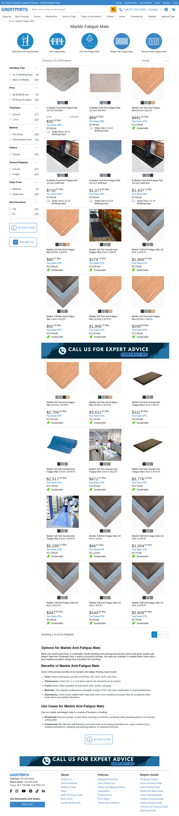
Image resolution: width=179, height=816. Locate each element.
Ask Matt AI (26, 242)
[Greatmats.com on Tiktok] (37, 791)
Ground (16, 169)
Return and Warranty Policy (111, 787)
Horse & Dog (69, 16)
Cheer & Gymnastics (91, 16)
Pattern (13, 147)
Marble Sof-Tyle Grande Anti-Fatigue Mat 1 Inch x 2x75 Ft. (61, 470)
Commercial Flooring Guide (154, 807)
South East (17, 194)
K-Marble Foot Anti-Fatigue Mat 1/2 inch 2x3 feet (62, 109)
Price (12, 88)
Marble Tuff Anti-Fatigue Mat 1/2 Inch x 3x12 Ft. (62, 604)
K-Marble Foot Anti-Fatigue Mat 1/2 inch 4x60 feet (147, 181)
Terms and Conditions (109, 803)
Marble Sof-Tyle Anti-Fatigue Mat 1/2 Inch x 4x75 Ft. (103, 403)
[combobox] (73, 9)
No (13, 214)
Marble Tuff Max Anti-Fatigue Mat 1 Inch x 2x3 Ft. (61, 317)
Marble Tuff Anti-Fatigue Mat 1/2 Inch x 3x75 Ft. (147, 250)
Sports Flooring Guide (151, 803)
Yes (14, 209)
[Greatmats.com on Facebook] (11, 791)
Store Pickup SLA (107, 783)
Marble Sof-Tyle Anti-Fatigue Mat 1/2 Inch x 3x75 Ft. (61, 403)
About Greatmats (69, 783)
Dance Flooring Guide (151, 783)
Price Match (104, 799)
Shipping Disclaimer (108, 779)
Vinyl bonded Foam (22, 139)
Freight (15, 174)
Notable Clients (68, 787)
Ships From (15, 182)
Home (122, 16)
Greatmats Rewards (71, 803)
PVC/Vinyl (17, 134)
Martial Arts (51, 16)
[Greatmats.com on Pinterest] (30, 791)
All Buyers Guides (149, 779)
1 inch (15, 119)
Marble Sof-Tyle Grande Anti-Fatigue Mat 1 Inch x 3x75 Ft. (146, 470)
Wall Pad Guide (148, 810)
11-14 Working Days (22, 74)
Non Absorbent (17, 202)
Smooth (16, 154)
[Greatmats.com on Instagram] (16, 791)
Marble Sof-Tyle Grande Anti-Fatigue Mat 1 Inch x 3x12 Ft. (103, 470)
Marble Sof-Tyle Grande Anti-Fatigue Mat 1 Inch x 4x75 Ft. (61, 537)
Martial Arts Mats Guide (151, 791)
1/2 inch (16, 114)
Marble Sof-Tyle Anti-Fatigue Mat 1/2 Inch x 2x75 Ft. (103, 317)
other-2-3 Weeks (20, 80)
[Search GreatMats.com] (113, 9)
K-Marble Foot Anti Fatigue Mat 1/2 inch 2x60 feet (62, 181)
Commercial (137, 16)
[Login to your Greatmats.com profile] (166, 9)
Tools (175, 3)
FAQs (63, 791)
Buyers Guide (131, 3)
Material (13, 127)
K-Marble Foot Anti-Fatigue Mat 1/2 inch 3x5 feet (104, 109)
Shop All (7, 17)
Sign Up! (27, 804)
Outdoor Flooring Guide (152, 799)
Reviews (166, 3)
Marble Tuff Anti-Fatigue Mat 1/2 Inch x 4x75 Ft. (147, 604)
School (110, 16)
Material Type (168, 16)
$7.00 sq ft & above (21, 100)
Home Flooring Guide (151, 795)
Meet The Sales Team (72, 795)
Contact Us (66, 779)
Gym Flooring (22, 16)
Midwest (16, 189)
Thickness (14, 108)
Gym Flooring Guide (150, 787)
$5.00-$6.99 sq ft (20, 94)
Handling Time (17, 68)
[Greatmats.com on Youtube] (24, 791)
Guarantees (103, 791)
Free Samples (146, 3)
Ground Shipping (18, 162)
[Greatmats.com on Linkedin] (43, 791)
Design (119, 3)
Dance (37, 16)
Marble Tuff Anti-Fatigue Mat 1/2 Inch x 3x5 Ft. (105, 604)
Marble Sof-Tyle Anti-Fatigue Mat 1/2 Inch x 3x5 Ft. (146, 317)
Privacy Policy (105, 795)
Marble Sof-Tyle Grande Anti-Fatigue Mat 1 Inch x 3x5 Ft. (103, 250)
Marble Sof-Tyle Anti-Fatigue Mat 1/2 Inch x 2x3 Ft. (61, 250)
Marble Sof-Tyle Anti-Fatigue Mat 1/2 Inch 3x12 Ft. (146, 109)
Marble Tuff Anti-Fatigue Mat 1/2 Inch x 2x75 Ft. (147, 537)
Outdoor (152, 16)
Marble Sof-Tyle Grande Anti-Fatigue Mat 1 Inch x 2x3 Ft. (146, 403)
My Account (66, 799)
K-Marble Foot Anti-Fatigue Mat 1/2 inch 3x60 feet (104, 181)
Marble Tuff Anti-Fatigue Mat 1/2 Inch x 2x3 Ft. (105, 537)
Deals (157, 3)
